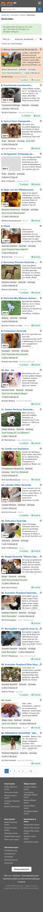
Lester (8, 700)
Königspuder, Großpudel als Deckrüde (16, 155)
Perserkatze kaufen (31, 842)
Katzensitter (8, 863)
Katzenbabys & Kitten (30, 820)
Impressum (16, 875)
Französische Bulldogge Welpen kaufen (31, 794)
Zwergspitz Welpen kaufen (31, 812)
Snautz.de (5, 15)
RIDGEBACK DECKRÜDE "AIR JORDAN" (18, 734)
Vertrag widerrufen (21, 869)
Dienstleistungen (11, 847)
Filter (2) (6, 39)
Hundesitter (8, 856)
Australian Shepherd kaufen (12, 802)
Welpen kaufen (30, 783)
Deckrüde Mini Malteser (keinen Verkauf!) (18, 299)
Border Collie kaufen (12, 806)
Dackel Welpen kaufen (29, 806)
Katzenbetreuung (10, 860)
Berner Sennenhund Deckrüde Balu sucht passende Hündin (20, 50)
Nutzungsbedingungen (30, 875)
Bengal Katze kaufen (31, 824)
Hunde (22, 15)
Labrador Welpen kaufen (30, 788)
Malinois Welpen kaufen (30, 801)
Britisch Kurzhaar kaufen (10, 823)
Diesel (7, 226)
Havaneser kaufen (11, 792)
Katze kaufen (9, 819)
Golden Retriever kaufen (10, 788)
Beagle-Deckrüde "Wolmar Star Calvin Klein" (19, 558)
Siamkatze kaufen (11, 833)
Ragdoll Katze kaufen (12, 836)
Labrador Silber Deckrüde (18, 484)
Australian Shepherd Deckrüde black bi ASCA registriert (18, 594)
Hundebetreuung (10, 850)
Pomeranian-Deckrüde (15, 330)
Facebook (21, 882)
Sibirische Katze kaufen (30, 837)
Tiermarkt (14, 15)
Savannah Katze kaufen (10, 828)
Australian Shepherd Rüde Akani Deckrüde (19, 665)
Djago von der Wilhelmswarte (19, 189)
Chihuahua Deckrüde (15, 520)
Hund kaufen (9, 783)
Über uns (7, 875)
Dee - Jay (9, 370)
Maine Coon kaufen (11, 839)
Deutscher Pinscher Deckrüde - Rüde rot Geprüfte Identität (18, 263)
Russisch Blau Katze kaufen (31, 832)
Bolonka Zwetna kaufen (10, 796)
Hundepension (9, 853)
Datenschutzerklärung (11, 878)
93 (31, 771)
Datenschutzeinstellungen (30, 878)
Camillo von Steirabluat (17, 448)
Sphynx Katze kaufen (32, 827)
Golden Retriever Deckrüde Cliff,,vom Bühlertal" (16, 410)
